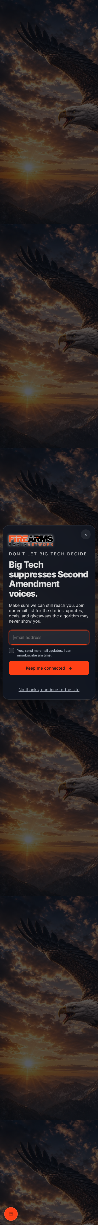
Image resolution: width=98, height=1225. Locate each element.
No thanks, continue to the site (49, 689)
